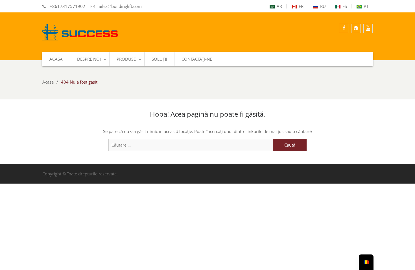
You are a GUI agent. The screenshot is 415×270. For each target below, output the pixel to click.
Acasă (56, 59)
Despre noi (89, 59)
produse (126, 59)
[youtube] (368, 28)
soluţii (159, 59)
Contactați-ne (197, 59)
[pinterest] (356, 28)
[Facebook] (343, 28)
